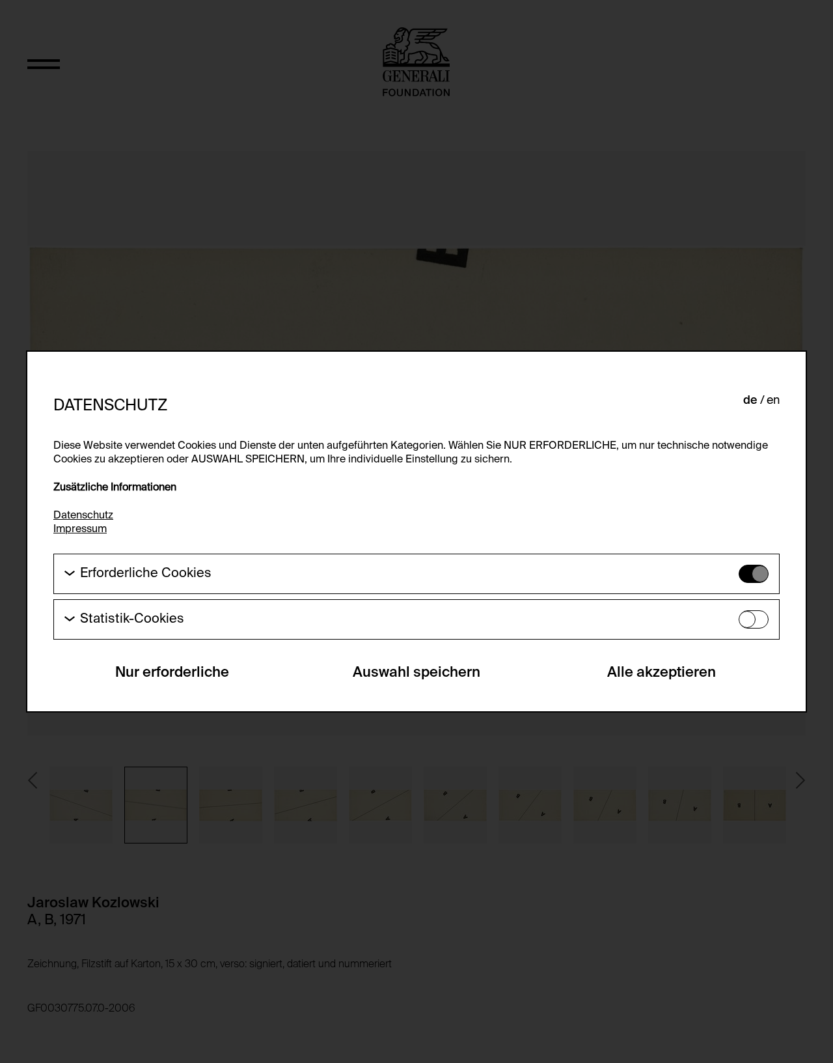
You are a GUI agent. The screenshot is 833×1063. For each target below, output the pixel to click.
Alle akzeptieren (661, 673)
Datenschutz (83, 516)
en (773, 400)
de (750, 400)
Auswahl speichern (416, 673)
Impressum (80, 529)
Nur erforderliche (172, 673)
